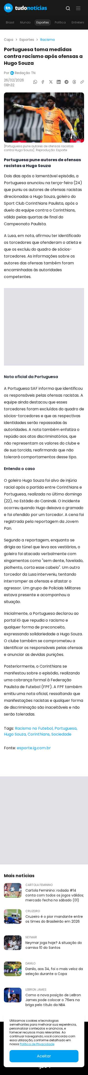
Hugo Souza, (16, 734)
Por (19, 72)
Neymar (31, 937)
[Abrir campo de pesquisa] (68, 8)
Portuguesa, (66, 728)
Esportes (42, 22)
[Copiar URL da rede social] (82, 82)
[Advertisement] (44, 327)
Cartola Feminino (39, 885)
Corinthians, (39, 734)
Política (60, 22)
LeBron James (35, 990)
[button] (78, 8)
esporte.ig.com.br (34, 748)
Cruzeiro (32, 911)
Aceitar (44, 1056)
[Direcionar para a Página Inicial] (25, 8)
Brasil (10, 22)
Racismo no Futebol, (35, 728)
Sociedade (61, 734)
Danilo (30, 963)
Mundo (25, 22)
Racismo (47, 39)
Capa (8, 39)
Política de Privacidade (37, 1044)
